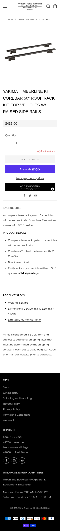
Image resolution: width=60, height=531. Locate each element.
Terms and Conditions (16, 414)
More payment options (30, 178)
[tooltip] (52, 189)
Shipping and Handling (17, 398)
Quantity (10, 135)
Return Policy (11, 403)
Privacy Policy (11, 409)
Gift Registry (10, 392)
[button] (30, 187)
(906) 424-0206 (12, 436)
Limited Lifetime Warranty (24, 319)
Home (11, 19)
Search (7, 387)
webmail (8, 420)
